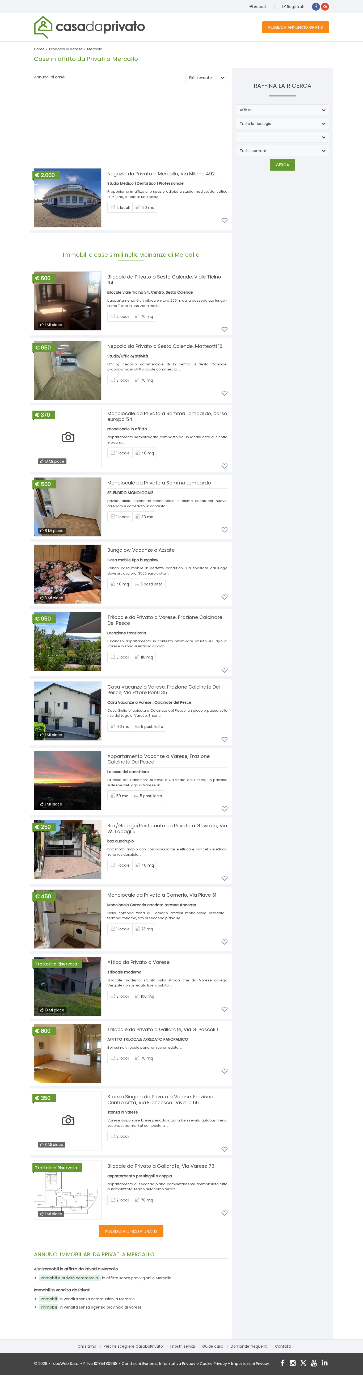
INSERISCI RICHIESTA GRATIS (131, 1231)
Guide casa (212, 1346)
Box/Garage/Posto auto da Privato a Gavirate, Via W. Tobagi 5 (167, 828)
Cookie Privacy (213, 1363)
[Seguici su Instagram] (292, 1363)
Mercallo (94, 49)
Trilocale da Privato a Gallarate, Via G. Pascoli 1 (162, 1029)
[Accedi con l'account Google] (325, 7)
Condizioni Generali (139, 1363)
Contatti (283, 1346)
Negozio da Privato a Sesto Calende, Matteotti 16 (164, 346)
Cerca (282, 164)
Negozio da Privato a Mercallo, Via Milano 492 (161, 173)
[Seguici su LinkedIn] (324, 1363)
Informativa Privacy (177, 1363)
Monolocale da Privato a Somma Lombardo (159, 482)
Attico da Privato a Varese (138, 962)
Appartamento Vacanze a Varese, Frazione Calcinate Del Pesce (158, 759)
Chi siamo (87, 1346)
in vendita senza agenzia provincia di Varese (91, 1307)
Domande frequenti (249, 1346)
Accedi (260, 6)
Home (39, 49)
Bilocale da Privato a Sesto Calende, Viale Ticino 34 (164, 279)
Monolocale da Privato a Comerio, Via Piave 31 (161, 895)
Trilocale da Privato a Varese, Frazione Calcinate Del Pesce (164, 620)
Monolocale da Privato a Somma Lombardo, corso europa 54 (167, 416)
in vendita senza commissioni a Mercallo (88, 1299)
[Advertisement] (131, 128)
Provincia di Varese (66, 49)
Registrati (295, 6)
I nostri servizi (182, 1346)
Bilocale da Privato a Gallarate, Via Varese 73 (160, 1166)
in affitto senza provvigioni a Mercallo (106, 1278)
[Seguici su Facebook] (282, 1363)
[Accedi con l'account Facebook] (316, 7)
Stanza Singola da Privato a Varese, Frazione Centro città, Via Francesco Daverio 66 (160, 1099)
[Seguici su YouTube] (314, 1363)
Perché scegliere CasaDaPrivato (133, 1346)
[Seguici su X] (303, 1363)
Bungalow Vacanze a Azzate (141, 550)
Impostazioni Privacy (250, 1363)
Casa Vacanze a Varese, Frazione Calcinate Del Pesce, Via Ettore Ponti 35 (163, 690)
